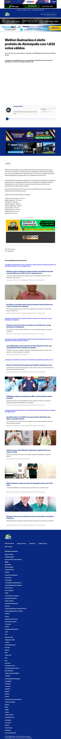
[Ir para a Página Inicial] (7, 14)
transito (7, 572)
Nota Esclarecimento (11, 598)
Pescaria (7, 647)
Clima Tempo (8, 727)
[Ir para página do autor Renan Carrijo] (8, 110)
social (6, 631)
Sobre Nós (32, 543)
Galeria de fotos (21, 543)
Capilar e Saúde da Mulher (12, 673)
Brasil (6, 707)
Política (7, 694)
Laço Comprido (9, 590)
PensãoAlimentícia (10, 645)
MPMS (6, 562)
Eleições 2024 (9, 637)
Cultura (7, 616)
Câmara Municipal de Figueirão (13, 585)
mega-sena (8, 655)
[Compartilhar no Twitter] (47, 112)
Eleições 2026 (9, 554)
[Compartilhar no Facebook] (44, 112)
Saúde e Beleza (9, 601)
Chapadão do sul (9, 717)
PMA (6, 652)
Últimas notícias (9, 543)
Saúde (6, 709)
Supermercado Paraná (11, 619)
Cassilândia (8, 681)
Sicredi (7, 696)
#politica (8, 163)
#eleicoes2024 (11, 268)
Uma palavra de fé (10, 665)
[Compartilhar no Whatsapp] (42, 112)
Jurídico (7, 642)
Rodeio (7, 626)
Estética (7, 613)
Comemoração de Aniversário (13, 699)
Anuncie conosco (50, 14)
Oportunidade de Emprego (12, 678)
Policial (7, 725)
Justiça (7, 712)
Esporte (7, 650)
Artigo (6, 593)
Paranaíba (7, 683)
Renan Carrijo (41, 280)
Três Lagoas (8, 580)
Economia (7, 686)
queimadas (8, 564)
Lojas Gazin (8, 577)
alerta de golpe (9, 567)
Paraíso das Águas (10, 702)
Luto (6, 634)
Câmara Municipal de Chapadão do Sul (15, 608)
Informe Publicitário (10, 733)
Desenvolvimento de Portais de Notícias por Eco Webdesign (18, 737)
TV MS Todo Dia (42, 543)
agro (6, 660)
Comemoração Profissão (12, 668)
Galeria (7, 704)
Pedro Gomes (9, 587)
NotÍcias (7, 691)
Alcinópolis (8, 720)
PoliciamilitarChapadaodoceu (13, 582)
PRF (6, 658)
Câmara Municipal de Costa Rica (14, 611)
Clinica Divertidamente (11, 575)
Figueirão (7, 689)
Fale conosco (8, 546)
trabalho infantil (9, 569)
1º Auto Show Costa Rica (12, 595)
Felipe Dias (25, 354)
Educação (7, 663)
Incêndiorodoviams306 (11, 629)
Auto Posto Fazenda (10, 621)
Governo (7, 606)
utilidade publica (9, 557)
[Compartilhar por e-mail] (50, 112)
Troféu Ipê (8, 624)
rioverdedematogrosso (11, 603)
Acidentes (8, 730)
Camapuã (7, 675)
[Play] (7, 119)
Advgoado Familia (10, 639)
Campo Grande (9, 714)
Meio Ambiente (9, 670)
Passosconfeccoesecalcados (13, 559)
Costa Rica (8, 722)
